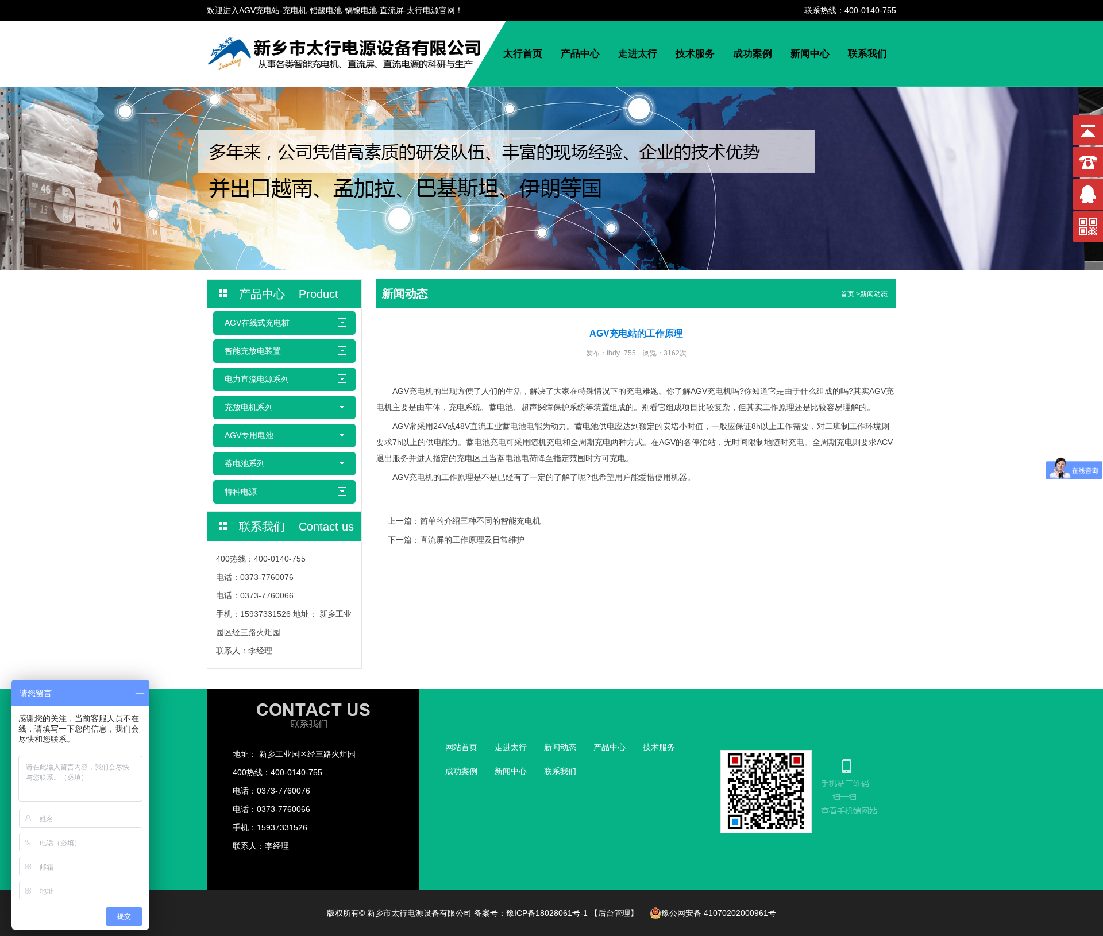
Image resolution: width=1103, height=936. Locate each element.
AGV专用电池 (249, 435)
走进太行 (637, 53)
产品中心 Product (288, 294)
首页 (847, 294)
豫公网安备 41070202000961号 (718, 913)
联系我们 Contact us (296, 526)
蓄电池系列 (245, 463)
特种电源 (241, 491)
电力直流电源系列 (257, 379)
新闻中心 (810, 53)
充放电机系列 (249, 407)
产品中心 (580, 53)
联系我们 (867, 53)
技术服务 (695, 53)
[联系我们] (313, 727)
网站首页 (461, 747)
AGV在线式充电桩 (257, 322)
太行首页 (522, 53)
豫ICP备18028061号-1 (547, 913)
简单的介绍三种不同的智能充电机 (480, 520)
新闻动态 (874, 294)
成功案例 (752, 53)
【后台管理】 (614, 913)
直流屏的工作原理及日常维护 (472, 539)
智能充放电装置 (253, 350)
